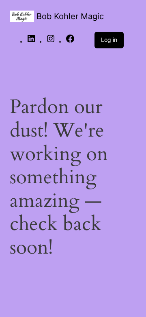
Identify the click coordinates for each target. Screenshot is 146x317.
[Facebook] (70, 41)
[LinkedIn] (31, 41)
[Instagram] (51, 41)
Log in (109, 39)
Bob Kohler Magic (70, 16)
